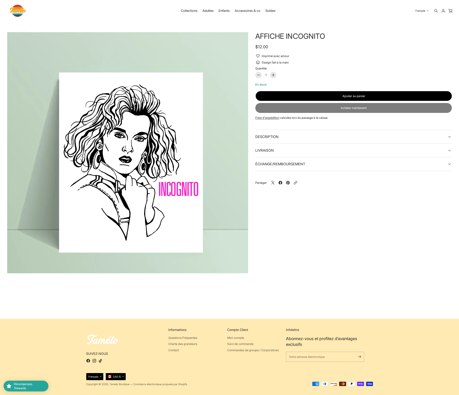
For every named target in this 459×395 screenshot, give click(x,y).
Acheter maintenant (353, 108)
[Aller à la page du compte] (443, 10)
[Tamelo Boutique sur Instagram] (94, 361)
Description (266, 137)
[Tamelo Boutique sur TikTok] (100, 361)
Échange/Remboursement (280, 164)
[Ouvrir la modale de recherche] (436, 10)
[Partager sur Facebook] (280, 182)
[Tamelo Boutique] (18, 10)
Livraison (264, 150)
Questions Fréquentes (182, 338)
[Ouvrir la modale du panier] (450, 10)
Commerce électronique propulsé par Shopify (160, 384)
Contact (173, 350)
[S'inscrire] (360, 357)
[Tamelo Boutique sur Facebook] (88, 361)
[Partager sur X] (273, 182)
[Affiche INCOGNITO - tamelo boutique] (127, 152)
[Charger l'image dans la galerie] (241, 266)
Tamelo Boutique (119, 384)
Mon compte (235, 338)
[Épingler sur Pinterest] (288, 182)
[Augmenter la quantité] (273, 75)
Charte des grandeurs (182, 344)
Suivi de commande (240, 344)
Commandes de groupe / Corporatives (253, 350)
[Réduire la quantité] (258, 75)
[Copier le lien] (295, 182)
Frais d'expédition (267, 118)
